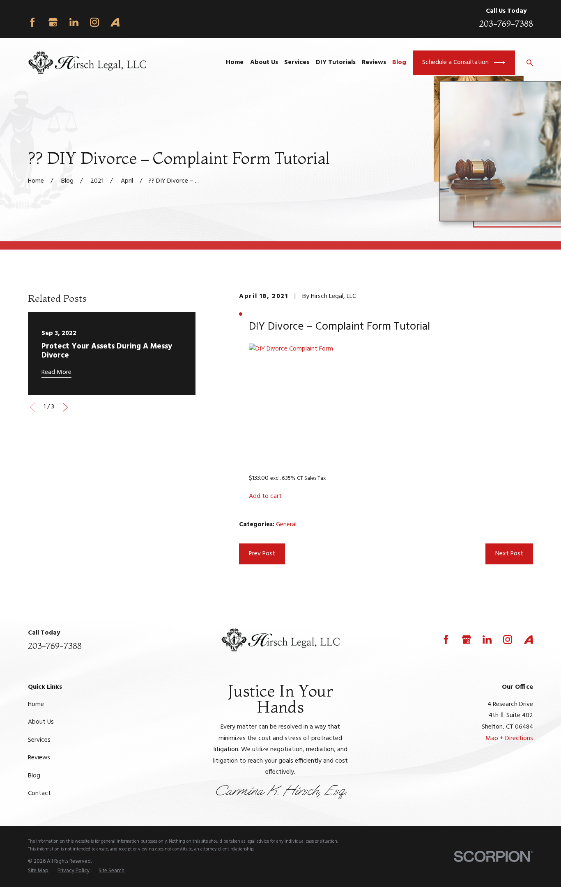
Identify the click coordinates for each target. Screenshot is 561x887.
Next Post (509, 553)
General (286, 524)
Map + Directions (509, 738)
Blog (34, 775)
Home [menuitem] (235, 62)
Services (39, 740)
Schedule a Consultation (455, 62)
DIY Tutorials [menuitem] (336, 62)
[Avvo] (115, 22)
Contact (39, 793)
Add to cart (265, 496)
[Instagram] (94, 22)
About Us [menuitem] (264, 62)
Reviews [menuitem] (374, 62)
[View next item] (65, 407)
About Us (41, 722)
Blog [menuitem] (399, 62)
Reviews (39, 757)
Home (36, 704)
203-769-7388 (506, 23)
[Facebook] (32, 22)
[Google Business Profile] (52, 22)
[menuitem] (38, 871)
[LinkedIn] (73, 22)
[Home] (87, 62)
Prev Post (262, 553)
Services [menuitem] (296, 62)
